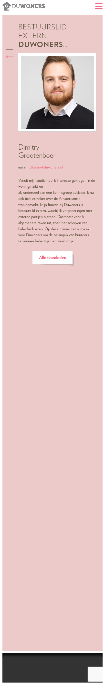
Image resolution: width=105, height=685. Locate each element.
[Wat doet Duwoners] (10, 56)
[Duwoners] (6, 6)
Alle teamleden (52, 258)
